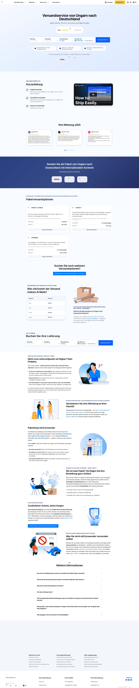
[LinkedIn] (131, 680)
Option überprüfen (47, 229)
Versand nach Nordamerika (35, 659)
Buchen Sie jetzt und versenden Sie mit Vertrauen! (43, 525)
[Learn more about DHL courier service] (57, 179)
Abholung (32, 39)
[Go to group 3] (68, 150)
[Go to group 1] (65, 150)
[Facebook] (126, 680)
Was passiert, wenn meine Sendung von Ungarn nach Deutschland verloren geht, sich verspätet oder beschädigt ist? (68, 607)
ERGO (29, 516)
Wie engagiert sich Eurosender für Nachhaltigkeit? (52, 615)
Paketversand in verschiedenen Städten (65, 659)
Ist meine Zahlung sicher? (45, 592)
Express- (68, 416)
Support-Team (68, 518)
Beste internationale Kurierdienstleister (93, 664)
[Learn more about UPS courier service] (69, 179)
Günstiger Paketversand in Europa (64, 657)
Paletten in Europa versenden (91, 662)
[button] (69, 39)
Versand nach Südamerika (35, 662)
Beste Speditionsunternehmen (91, 657)
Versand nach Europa (34, 657)
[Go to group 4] (70, 150)
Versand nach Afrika (33, 666)
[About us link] (130, 2)
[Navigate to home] (7, 2)
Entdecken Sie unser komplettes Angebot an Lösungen (69, 273)
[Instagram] (128, 680)
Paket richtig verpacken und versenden (65, 666)
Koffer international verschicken (63, 662)
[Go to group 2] (66, 150)
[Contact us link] (127, 2)
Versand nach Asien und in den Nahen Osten (39, 664)
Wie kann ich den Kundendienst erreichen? (50, 586)
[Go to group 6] (73, 150)
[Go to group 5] (72, 150)
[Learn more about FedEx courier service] (82, 179)
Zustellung (48, 39)
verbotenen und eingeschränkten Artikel (90, 549)
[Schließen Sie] (43, 41)
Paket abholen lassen (89, 659)
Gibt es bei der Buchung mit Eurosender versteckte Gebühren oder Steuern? (60, 579)
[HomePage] (13, 677)
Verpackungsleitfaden (92, 318)
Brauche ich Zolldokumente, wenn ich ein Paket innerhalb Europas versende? (61, 573)
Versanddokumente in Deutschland (64, 664)
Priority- (76, 416)
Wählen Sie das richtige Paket (91, 666)
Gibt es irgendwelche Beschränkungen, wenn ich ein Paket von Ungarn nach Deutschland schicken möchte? (67, 599)
